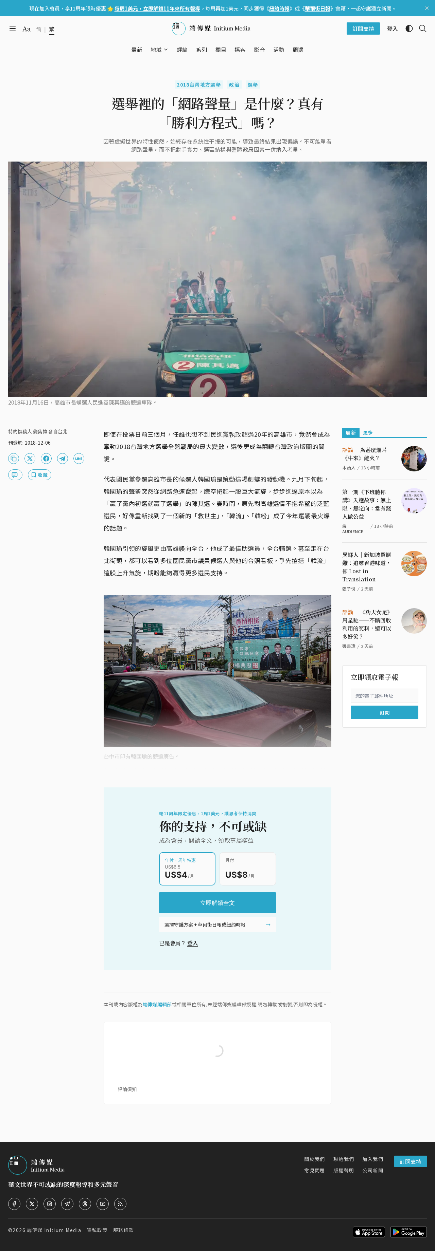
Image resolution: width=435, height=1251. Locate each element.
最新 (351, 432)
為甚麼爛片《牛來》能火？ (364, 454)
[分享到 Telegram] (62, 458)
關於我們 (314, 1159)
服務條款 (123, 1230)
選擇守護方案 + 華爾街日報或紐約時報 (204, 924)
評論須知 (127, 1089)
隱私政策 (97, 1230)
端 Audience (352, 529)
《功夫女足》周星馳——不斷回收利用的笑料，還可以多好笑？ (367, 624)
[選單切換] (166, 49)
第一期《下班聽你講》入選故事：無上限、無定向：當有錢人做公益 (366, 504)
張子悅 (348, 588)
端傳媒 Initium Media (54, 1230)
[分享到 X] (29, 458)
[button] (156, 49)
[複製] (13, 458)
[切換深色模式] (406, 28)
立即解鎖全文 (217, 902)
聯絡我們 (343, 1159)
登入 (192, 943)
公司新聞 (372, 1170)
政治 (234, 84)
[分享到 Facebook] (46, 458)
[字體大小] (26, 29)
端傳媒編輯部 (157, 1004)
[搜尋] (420, 28)
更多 (368, 432)
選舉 (253, 84)
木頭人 (348, 467)
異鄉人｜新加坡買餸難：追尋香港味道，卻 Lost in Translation (366, 567)
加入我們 (372, 1159)
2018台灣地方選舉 (199, 84)
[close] (426, 8)
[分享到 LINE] (78, 458)
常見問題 (314, 1170)
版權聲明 (343, 1170)
